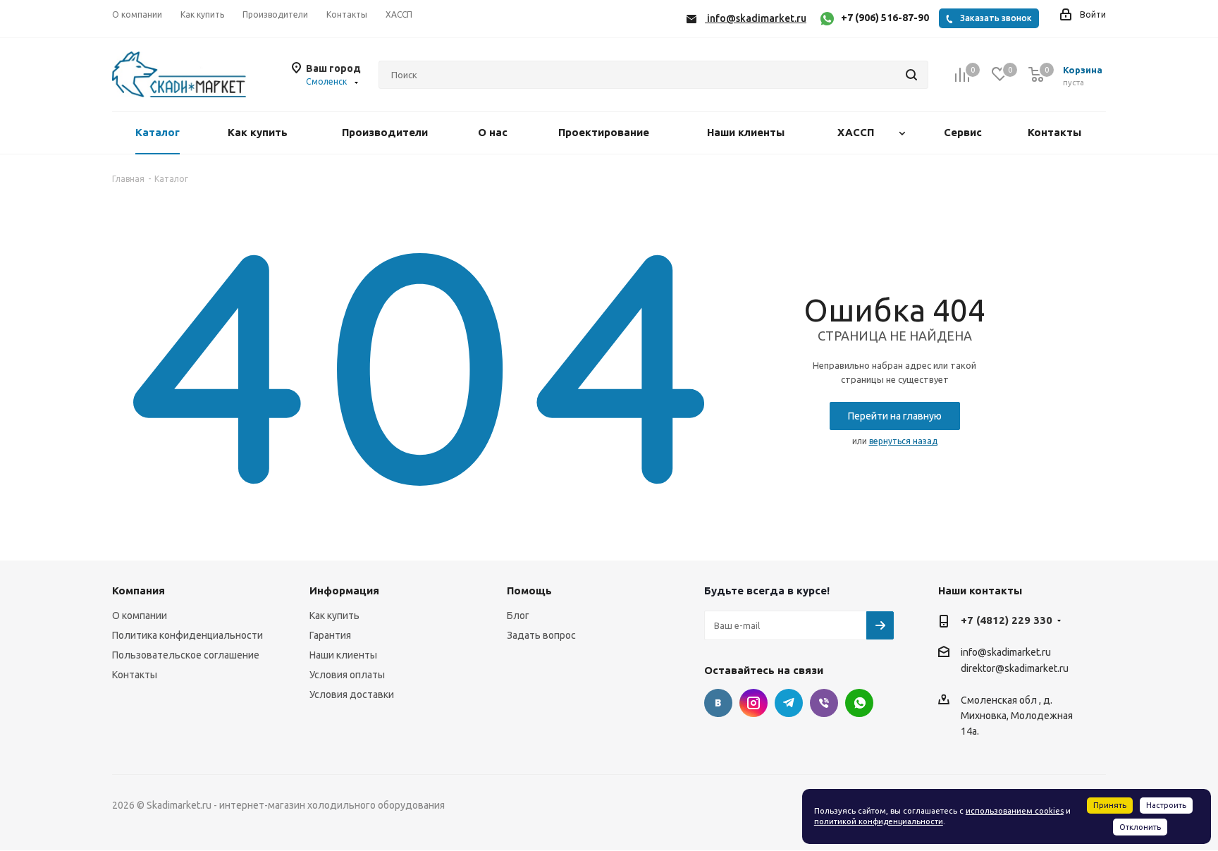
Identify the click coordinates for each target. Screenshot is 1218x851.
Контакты (134, 674)
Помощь (529, 590)
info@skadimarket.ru (1006, 652)
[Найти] (911, 75)
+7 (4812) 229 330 (1006, 620)
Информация (344, 590)
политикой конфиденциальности (878, 821)
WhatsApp (859, 703)
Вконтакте (718, 703)
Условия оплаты (347, 674)
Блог (518, 615)
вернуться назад (903, 441)
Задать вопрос (541, 635)
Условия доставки (351, 694)
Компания (138, 590)
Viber (824, 703)
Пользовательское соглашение (185, 655)
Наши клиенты (343, 655)
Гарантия (330, 635)
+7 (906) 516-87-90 (885, 17)
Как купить (334, 615)
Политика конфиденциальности (187, 635)
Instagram (753, 703)
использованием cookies (1015, 811)
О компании (139, 615)
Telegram (789, 703)
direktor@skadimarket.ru (1015, 669)
